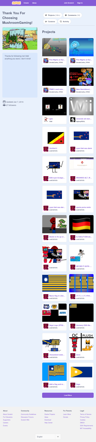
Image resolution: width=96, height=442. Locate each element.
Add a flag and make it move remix (57, 384)
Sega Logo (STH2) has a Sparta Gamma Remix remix (57, 325)
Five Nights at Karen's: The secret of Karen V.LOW (84, 60)
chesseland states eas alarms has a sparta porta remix (57, 355)
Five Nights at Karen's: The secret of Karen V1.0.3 (57, 60)
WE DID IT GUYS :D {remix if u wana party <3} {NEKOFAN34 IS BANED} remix (84, 266)
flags (78, 384)
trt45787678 (53, 151)
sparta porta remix (83, 207)
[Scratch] (16, 3)
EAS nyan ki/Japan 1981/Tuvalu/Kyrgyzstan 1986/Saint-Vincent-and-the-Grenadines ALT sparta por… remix (57, 178)
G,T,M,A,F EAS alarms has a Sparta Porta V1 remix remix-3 (84, 237)
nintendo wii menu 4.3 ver (84, 119)
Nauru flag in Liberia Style (57, 296)
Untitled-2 (53, 148)
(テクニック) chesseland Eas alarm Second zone (84, 295)
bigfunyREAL (80, 121)
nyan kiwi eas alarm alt (57, 207)
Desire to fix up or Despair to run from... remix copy (57, 237)
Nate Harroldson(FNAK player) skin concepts (84, 89)
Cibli (50, 121)
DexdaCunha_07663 (56, 62)
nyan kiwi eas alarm (84, 148)
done (78, 355)
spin (51, 119)
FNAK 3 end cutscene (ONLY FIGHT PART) (57, 89)
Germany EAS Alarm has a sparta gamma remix (84, 325)
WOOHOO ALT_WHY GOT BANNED (84, 178)
